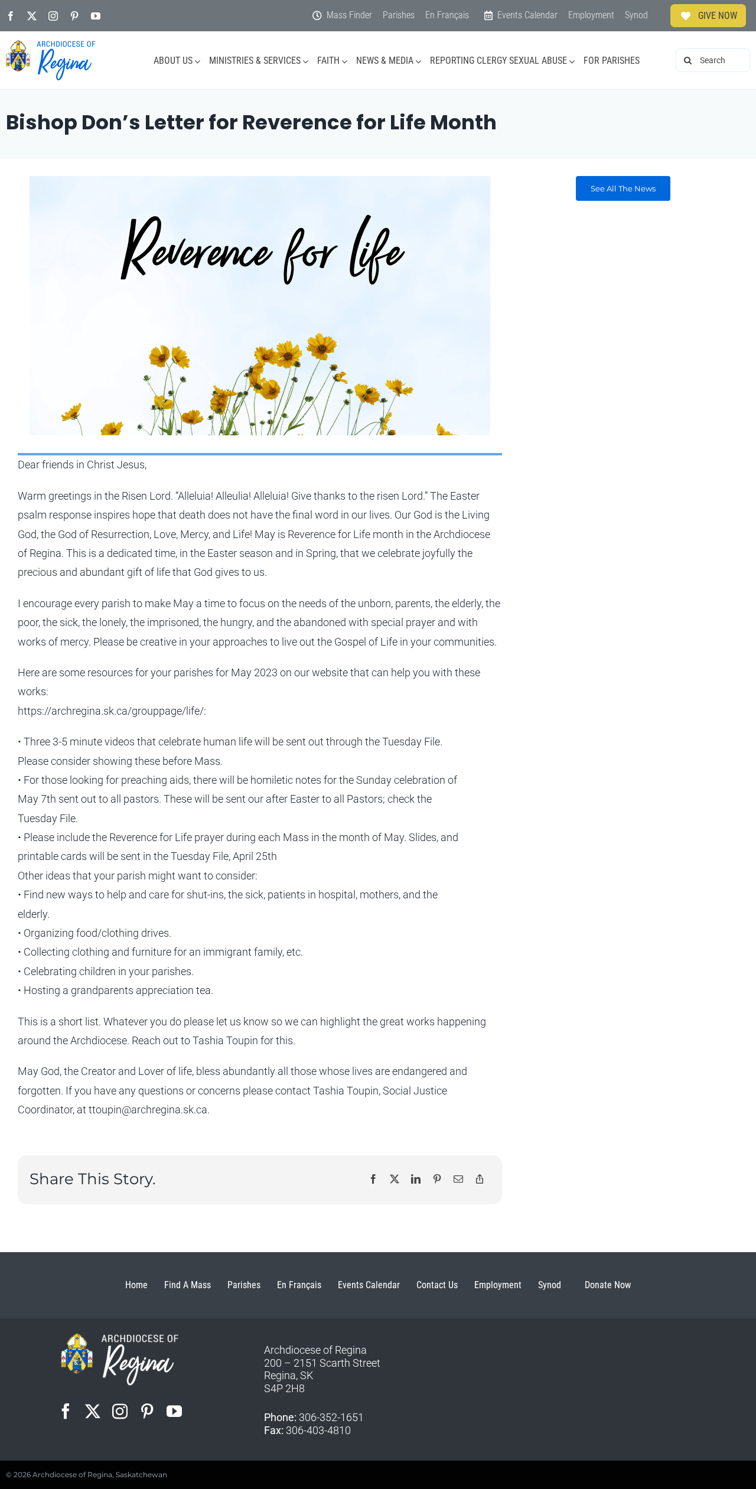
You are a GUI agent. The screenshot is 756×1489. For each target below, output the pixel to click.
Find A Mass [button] (187, 1285)
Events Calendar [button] (369, 1285)
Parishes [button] (243, 1285)
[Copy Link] (479, 1179)
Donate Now (608, 1285)
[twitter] (32, 16)
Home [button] (136, 1285)
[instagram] (53, 16)
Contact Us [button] (437, 1285)
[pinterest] (74, 16)
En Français (299, 1285)
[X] (394, 1179)
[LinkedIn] (415, 1179)
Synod (549, 1285)
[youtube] (95, 16)
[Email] (458, 1179)
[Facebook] (373, 1179)
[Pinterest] (437, 1179)
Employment (498, 1285)
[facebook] (10, 16)
